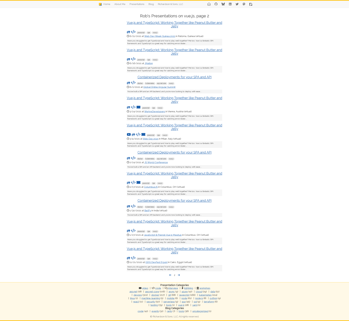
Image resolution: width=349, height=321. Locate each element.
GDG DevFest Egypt (156, 262)
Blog (151, 4)
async (172, 291)
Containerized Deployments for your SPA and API (175, 77)
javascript (184, 295)
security (151, 301)
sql (195, 301)
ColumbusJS (151, 187)
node (184, 298)
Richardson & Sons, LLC (170, 4)
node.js (199, 298)
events (155, 311)
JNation (149, 63)
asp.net (133, 291)
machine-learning (151, 298)
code (158, 288)
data (212, 291)
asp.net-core (152, 291)
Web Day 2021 (150, 138)
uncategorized (200, 311)
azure (185, 291)
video (145, 288)
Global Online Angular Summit (159, 87)
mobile (170, 298)
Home (106, 4)
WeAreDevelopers (154, 111)
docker (155, 295)
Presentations (137, 4)
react (136, 301)
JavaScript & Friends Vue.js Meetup (163, 235)
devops (138, 295)
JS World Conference (156, 162)
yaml (194, 305)
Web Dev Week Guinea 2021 (159, 36)
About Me (119, 4)
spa (184, 301)
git (169, 295)
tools (169, 305)
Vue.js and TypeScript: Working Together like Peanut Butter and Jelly (174, 24)
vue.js (181, 305)
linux (132, 298)
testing (154, 305)
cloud (199, 291)
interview (173, 288)
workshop (204, 288)
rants (169, 311)
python (213, 298)
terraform (209, 301)
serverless (169, 301)
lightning (188, 288)
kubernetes (205, 295)
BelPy (147, 210)
